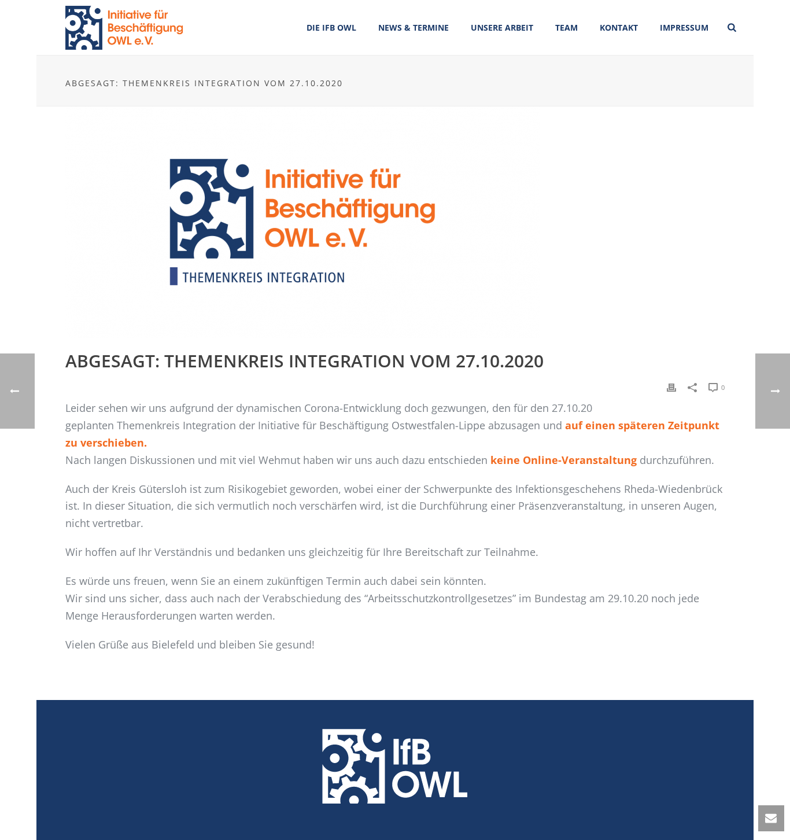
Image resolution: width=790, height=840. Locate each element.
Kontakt (619, 27)
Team (566, 27)
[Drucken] (671, 386)
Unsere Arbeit (502, 27)
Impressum (684, 27)
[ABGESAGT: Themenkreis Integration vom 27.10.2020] (395, 222)
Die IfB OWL (331, 27)
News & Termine (413, 27)
